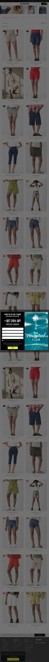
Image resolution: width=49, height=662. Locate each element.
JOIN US (13, 347)
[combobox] (12, 329)
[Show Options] (22, 329)
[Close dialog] (47, 313)
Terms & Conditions (16, 345)
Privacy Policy (9, 345)
